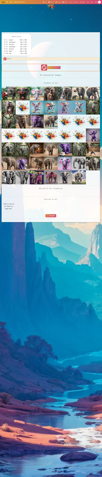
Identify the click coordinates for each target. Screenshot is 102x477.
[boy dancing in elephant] (37, 163)
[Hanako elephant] (65, 94)
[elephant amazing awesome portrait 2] (93, 163)
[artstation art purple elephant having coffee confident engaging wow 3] (23, 163)
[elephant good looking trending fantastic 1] (23, 177)
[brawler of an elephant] (51, 163)
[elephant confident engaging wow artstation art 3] (9, 177)
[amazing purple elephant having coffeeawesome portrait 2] (37, 122)
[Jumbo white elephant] (9, 108)
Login (88, 2)
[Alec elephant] (51, 94)
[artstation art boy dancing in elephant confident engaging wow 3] (93, 149)
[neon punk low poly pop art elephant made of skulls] (37, 177)
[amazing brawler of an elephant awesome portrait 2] (23, 122)
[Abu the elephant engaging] (37, 94)
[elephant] (79, 163)
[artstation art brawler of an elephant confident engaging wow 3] (9, 163)
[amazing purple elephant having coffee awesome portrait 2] (65, 149)
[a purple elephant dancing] (93, 135)
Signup (91, 2)
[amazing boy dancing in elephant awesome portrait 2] (37, 149)
